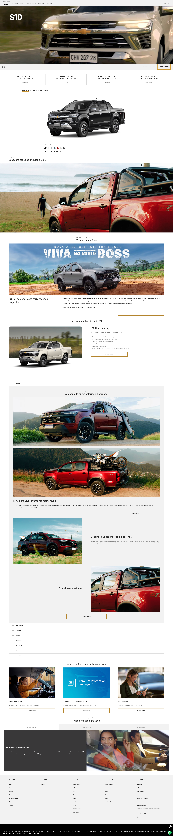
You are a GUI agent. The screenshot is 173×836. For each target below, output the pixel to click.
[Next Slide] (170, 198)
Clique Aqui (36, 833)
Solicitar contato (109, 354)
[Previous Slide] (2, 198)
